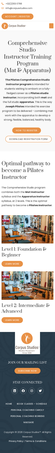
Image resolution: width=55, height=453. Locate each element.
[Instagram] (32, 391)
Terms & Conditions (35, 441)
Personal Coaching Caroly (27, 410)
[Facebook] (23, 391)
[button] (51, 25)
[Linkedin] (15, 391)
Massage (29, 422)
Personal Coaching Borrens (28, 416)
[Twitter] (40, 391)
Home (9, 403)
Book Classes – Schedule (32, 403)
